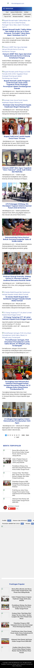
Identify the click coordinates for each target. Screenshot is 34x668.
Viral (7, 12)
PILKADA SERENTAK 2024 (11, 523)
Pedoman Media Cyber (13, 664)
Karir (13, 666)
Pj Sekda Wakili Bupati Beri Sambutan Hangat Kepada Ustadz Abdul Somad (17, 299)
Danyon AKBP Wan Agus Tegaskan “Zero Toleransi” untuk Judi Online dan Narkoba (17, 170)
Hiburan (27, 16)
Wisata (28, 523)
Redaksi (3, 664)
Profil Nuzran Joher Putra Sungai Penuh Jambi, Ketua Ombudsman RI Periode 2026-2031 (21, 492)
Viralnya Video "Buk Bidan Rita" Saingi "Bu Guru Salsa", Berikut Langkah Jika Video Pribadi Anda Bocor (21, 475)
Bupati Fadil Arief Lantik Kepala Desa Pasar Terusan (17, 137)
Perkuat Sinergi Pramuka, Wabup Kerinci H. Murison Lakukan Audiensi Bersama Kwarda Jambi (17, 278)
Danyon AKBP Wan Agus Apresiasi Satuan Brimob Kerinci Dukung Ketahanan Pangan (17, 56)
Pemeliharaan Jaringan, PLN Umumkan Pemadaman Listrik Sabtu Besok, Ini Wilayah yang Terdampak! (17, 343)
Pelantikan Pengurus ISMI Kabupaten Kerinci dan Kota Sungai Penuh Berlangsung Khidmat (20, 484)
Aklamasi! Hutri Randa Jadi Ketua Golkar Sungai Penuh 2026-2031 (20, 500)
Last (17, 437)
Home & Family (16, 14)
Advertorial (6, 14)
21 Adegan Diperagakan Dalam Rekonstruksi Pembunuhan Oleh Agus (17, 421)
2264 (23, 435)
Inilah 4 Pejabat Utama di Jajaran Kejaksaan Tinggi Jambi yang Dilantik (20, 460)
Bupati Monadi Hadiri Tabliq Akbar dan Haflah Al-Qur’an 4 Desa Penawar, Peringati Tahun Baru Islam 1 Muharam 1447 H (17, 32)
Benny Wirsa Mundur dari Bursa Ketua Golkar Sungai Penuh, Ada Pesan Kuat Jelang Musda (20, 453)
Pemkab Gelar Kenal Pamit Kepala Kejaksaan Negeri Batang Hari (17, 106)
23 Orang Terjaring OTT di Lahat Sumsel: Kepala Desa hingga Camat (17, 318)
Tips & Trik (7, 16)
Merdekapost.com (17, 662)
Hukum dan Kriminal (20, 520)
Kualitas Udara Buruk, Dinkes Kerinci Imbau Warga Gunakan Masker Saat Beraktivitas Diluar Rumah (21, 650)
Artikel (26, 12)
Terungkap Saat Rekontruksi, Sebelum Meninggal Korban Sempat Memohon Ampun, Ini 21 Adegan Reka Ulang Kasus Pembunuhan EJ (17, 385)
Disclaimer (29, 664)
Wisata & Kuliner (18, 16)
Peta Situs (19, 666)
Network (23, 664)
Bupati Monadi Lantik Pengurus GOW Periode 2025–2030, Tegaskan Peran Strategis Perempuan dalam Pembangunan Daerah (17, 84)
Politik (4, 520)
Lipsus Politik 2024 (16, 12)
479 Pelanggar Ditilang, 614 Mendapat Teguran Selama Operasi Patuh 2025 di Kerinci (17, 206)
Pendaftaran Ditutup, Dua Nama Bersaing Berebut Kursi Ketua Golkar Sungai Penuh (21, 467)
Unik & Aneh (27, 14)
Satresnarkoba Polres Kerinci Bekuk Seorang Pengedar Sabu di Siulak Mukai (17, 239)
